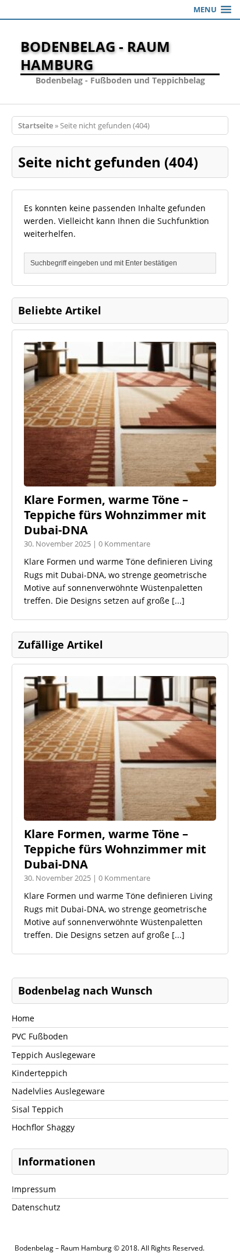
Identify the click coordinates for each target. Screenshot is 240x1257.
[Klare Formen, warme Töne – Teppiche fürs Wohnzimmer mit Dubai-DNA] (120, 479)
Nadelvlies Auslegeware (58, 1091)
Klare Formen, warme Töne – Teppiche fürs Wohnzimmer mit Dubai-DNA (115, 515)
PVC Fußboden (40, 1036)
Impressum (34, 1189)
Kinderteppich (40, 1073)
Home (23, 1018)
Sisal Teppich (37, 1109)
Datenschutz (36, 1207)
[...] (178, 600)
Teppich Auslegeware (54, 1054)
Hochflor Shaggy (43, 1127)
